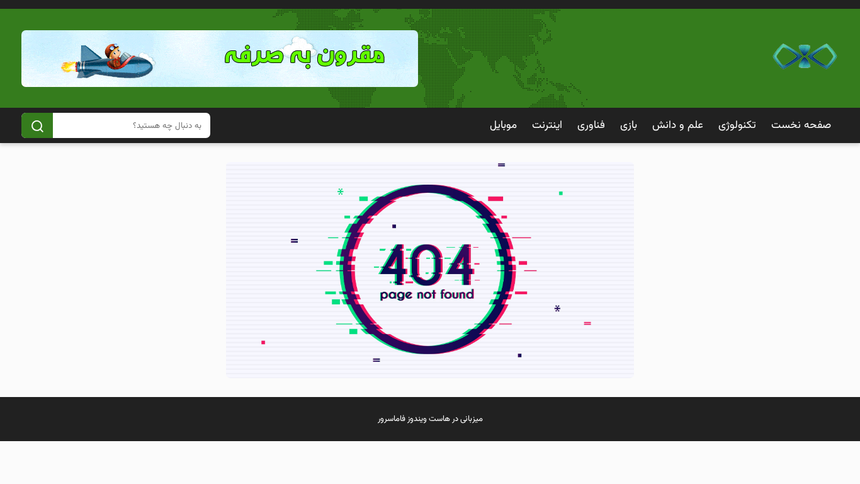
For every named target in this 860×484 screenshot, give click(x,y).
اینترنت (547, 125)
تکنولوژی (737, 125)
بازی (628, 125)
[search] (37, 125)
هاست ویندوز (428, 419)
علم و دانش (677, 125)
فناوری (591, 125)
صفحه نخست (801, 125)
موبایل (503, 125)
